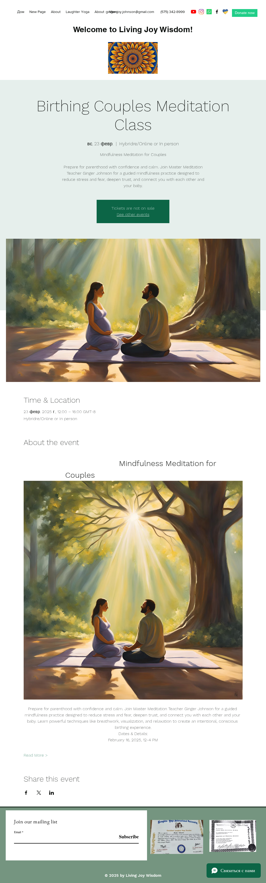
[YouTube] (193, 11)
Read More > (36, 755)
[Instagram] (201, 11)
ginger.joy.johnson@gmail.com (130, 12)
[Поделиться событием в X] (38, 793)
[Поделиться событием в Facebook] (26, 793)
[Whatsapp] (209, 11)
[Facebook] (217, 11)
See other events (133, 214)
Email (17, 831)
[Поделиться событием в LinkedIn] (51, 793)
